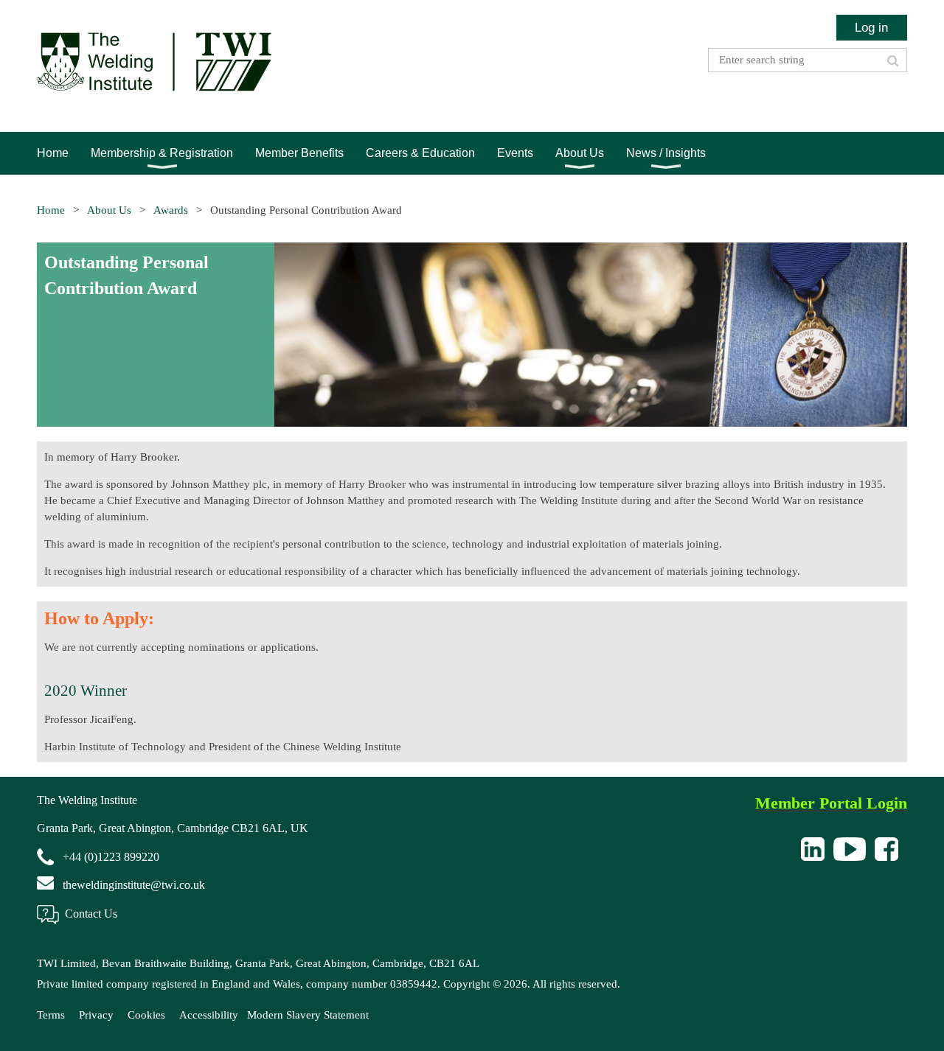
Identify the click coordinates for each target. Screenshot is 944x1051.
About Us (109, 210)
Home (51, 210)
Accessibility (208, 1015)
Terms (51, 1015)
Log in (871, 27)
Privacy (96, 1015)
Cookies (146, 1015)
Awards (170, 210)
